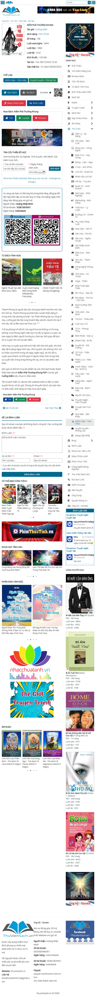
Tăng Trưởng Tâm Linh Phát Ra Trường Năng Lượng (46, 568)
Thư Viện (14, 21)
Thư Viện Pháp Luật (82, 223)
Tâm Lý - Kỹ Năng (81, 135)
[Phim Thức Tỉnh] (32, 541)
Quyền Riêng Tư (79, 500)
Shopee (42, 118)
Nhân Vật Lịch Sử (83, 176)
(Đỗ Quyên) (80, 615)
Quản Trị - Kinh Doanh (82, 187)
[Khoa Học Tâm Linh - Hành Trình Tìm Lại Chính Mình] (80, 899)
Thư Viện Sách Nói (81, 474)
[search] (89, 2)
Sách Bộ (76, 97)
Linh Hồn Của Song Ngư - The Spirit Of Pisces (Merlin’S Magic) (10, 761)
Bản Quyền (77, 490)
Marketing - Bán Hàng (83, 201)
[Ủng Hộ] (80, 56)
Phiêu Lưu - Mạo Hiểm (83, 360)
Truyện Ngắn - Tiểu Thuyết (82, 401)
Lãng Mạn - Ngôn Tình (83, 382)
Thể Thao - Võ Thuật (82, 275)
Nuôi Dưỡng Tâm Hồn (83, 306)
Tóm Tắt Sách (78, 81)
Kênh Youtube (78, 485)
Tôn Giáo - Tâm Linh (82, 142)
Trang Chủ (5, 21)
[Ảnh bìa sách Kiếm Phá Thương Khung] (13, 54)
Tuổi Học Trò (81, 324)
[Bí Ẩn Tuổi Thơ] (80, 652)
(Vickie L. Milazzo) (79, 794)
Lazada (25, 118)
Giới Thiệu (76, 66)
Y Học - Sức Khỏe (83, 167)
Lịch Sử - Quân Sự (84, 172)
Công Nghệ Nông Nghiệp (80, 468)
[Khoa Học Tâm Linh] (80, 51)
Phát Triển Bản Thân (82, 287)
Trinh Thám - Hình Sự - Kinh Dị (84, 368)
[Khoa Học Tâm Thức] (65, 12)
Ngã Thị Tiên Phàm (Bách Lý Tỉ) (8, 508)
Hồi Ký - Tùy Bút (83, 181)
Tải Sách (30, 92)
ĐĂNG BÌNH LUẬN (32, 474)
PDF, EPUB (44, 34)
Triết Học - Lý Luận (81, 208)
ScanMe (44, 92)
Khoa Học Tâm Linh (81, 451)
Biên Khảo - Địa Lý (84, 336)
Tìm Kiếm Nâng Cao (81, 71)
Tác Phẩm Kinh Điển (82, 246)
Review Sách (78, 76)
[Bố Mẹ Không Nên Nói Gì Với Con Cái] (80, 712)
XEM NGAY (54, 168)
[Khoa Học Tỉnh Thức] (32, 146)
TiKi (11, 118)
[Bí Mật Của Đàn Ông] (80, 594)
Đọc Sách (12, 92)
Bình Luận (38, 103)
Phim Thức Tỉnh (79, 461)
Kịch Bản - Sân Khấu (82, 415)
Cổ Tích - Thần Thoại (82, 353)
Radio (74, 102)
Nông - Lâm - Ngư (84, 162)
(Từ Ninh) (80, 853)
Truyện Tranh (78, 108)
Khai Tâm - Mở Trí (83, 229)
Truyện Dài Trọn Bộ (83, 408)
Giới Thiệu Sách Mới (81, 92)
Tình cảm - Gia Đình (82, 313)
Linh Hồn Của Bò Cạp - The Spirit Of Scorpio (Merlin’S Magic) (52, 761)
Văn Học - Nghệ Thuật (82, 239)
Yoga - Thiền (81, 281)
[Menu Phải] (93, 4)
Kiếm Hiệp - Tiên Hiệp (26, 21)
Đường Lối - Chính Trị (84, 215)
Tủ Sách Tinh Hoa (80, 87)
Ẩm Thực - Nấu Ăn (84, 293)
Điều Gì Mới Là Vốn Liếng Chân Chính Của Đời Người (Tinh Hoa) (47, 629)
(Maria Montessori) (75, 674)
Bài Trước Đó (12, 408)
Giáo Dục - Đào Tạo (82, 253)
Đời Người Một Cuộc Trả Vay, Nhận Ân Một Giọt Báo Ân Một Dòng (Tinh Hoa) (15, 630)
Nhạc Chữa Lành (15, 103)
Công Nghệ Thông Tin (84, 268)
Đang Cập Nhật (82, 435)
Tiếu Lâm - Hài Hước (82, 375)
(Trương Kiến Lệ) (78, 734)
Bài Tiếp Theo (52, 408)
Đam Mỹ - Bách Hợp (82, 389)
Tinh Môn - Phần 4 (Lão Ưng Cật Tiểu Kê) (38, 508)
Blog (74, 440)
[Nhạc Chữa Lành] (32, 680)
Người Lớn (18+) (83, 395)
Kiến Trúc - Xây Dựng (82, 156)
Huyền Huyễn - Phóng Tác (43, 80)
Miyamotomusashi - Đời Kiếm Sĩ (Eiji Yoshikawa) (55, 509)
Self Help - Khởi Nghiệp (82, 194)
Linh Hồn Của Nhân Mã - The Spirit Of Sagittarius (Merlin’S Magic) (31, 761)
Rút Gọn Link (78, 479)
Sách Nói (76, 113)
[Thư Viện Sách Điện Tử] (80, 943)
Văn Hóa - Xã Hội (83, 233)
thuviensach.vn (18, 971)
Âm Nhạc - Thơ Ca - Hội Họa (84, 299)
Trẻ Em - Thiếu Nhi (84, 319)
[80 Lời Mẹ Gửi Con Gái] (80, 832)
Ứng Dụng (77, 495)
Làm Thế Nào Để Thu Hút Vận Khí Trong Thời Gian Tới (16, 568)
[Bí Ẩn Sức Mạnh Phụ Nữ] (80, 772)
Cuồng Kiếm (41, 29)
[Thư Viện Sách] (9, 4)
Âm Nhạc (76, 123)
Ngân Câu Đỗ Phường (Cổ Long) (23, 508)
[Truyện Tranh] (32, 718)
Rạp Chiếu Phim (79, 118)
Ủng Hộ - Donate (80, 506)
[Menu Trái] (3, 4)
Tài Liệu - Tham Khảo (82, 261)
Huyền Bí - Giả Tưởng (82, 346)
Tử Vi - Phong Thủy (82, 330)
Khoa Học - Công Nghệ (83, 149)
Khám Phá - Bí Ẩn (83, 340)
